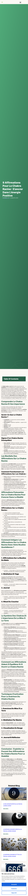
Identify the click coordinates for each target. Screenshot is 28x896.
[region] (14, 884)
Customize (14, 888)
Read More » (6, 808)
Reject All (14, 892)
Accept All (14, 884)
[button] (20, 2)
